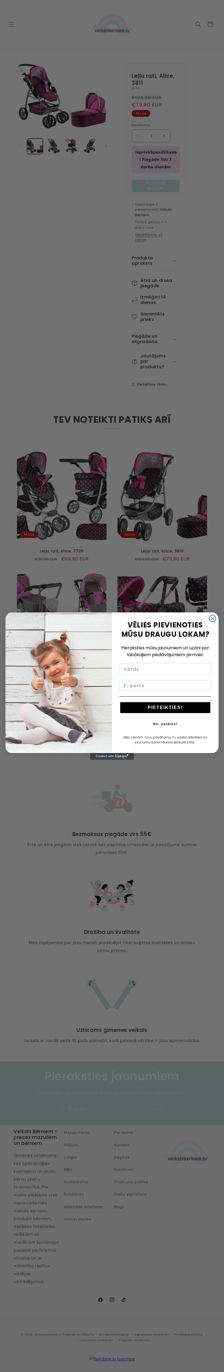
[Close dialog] (212, 618)
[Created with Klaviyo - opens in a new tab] (112, 756)
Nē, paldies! (165, 724)
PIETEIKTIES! (165, 707)
